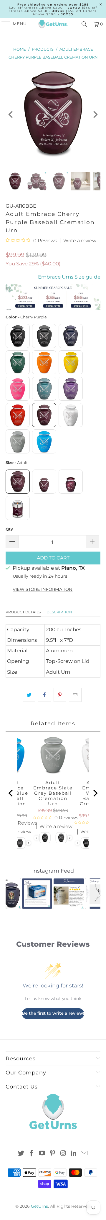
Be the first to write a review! (53, 1013)
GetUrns (39, 1206)
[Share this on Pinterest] (60, 695)
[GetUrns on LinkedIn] (73, 1153)
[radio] (18, 336)
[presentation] (28, 843)
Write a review (79, 240)
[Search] (84, 24)
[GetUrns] (53, 24)
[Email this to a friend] (75, 695)
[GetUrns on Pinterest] (52, 1153)
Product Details (23, 612)
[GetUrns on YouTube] (42, 1153)
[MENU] (3, 24)
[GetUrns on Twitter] (21, 1153)
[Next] (95, 114)
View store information (42, 589)
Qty (9, 529)
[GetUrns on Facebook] (31, 1153)
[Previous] (11, 114)
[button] (13, 893)
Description (59, 612)
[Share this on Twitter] (29, 695)
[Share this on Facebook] (44, 695)
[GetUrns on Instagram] (63, 1153)
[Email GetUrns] (84, 1153)
